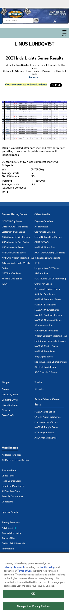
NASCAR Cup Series (12, 221)
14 (3, 127)
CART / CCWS (41, 242)
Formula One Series (12, 278)
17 (3, 133)
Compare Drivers (10, 399)
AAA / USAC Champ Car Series (49, 252)
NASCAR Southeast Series (47, 299)
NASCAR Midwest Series (46, 310)
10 (3, 120)
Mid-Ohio (7, 122)
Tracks (38, 382)
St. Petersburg (8, 107)
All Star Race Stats (11, 491)
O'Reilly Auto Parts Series (15, 226)
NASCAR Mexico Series (46, 346)
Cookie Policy (47, 567)
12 (3, 124)
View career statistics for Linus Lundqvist (26, 84)
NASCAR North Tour (44, 247)
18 (3, 135)
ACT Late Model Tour (45, 367)
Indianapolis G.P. (7, 111)
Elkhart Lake (8, 118)
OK (33, 593)
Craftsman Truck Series (13, 232)
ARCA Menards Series (13, 247)
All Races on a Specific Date (16, 460)
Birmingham (7, 103)
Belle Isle (7, 116)
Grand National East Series (48, 237)
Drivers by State (10, 394)
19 (3, 137)
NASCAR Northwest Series (48, 320)
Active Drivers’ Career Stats (47, 402)
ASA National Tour (43, 325)
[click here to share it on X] (55, 21)
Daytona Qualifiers (43, 221)
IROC (37, 263)
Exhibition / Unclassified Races (50, 341)
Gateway (7, 127)
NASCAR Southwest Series (48, 315)
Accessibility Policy (11, 533)
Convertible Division (44, 232)
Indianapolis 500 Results (47, 258)
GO (36, 20)
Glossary (33, 77)
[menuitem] (18, 528)
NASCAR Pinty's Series (46, 427)
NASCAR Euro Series (45, 351)
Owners (6, 410)
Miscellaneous (10, 447)
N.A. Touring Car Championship (50, 278)
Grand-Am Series (43, 284)
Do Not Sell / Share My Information (13, 546)
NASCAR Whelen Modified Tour (18, 258)
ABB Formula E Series (45, 372)
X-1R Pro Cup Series (44, 294)
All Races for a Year (11, 455)
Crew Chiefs (8, 415)
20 (3, 138)
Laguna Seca (8, 133)
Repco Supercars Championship (50, 362)
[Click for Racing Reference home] (34, 16)
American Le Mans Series (47, 289)
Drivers (5, 389)
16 (3, 131)
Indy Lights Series (43, 356)
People (5, 382)
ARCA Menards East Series (15, 242)
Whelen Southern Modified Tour (50, 336)
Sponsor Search (10, 512)
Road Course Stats (11, 481)
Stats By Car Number (12, 496)
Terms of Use (8, 538)
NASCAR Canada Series (14, 252)
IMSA (4, 284)
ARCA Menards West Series (16, 237)
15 (3, 129)
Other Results (42, 214)
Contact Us (7, 501)
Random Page (9, 470)
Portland (7, 129)
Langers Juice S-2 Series (46, 268)
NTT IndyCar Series (12, 273)
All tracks (39, 389)
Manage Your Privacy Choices (33, 606)
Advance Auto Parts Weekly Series (16, 266)
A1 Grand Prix (41, 273)
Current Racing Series (14, 214)
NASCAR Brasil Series (45, 304)
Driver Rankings (10, 405)
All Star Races (41, 226)
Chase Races (8, 475)
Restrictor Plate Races (13, 486)
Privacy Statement (11, 522)
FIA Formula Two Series (46, 330)
